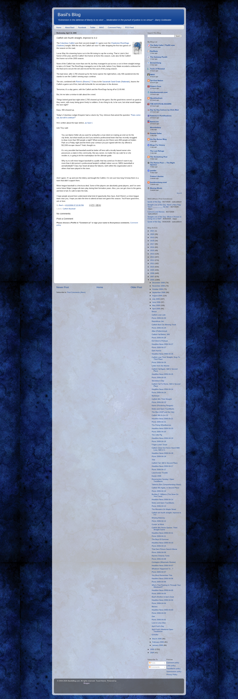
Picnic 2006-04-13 (159, 506)
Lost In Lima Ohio (159, 623)
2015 (152, 250)
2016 (152, 247)
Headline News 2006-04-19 (162, 438)
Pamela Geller (156, 133)
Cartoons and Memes (156, 212)
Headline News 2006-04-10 (162, 543)
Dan (153, 616)
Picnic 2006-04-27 (159, 347)
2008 (152, 273)
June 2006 (156, 302)
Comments (155, 667)
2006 (152, 280)
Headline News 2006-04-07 (162, 565)
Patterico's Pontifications (160, 116)
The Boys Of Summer (160, 539)
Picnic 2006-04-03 (159, 613)
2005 (152, 649)
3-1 (97, 43)
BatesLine (154, 122)
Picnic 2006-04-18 (159, 456)
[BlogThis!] (92, 205)
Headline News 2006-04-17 (162, 466)
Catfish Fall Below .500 (161, 334)
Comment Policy (114, 27)
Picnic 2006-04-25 (159, 377)
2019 (152, 237)
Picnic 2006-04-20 (159, 432)
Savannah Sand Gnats (111, 82)
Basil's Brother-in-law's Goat (163, 597)
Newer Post (62, 287)
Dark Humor (156, 351)
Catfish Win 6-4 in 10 (160, 415)
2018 (152, 241)
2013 (152, 257)
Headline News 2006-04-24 (162, 389)
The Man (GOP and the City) (163, 412)
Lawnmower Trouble (160, 473)
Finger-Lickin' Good (159, 445)
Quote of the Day (154, 202)
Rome (78, 82)
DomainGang (155, 63)
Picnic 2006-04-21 (159, 422)
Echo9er (155, 635)
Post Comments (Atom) (76, 292)
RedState (154, 51)
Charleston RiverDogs (120, 43)
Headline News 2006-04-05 (162, 590)
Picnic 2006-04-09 (159, 552)
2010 (152, 267)
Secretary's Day (158, 381)
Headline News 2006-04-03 (162, 610)
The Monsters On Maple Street (164, 509)
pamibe (153, 171)
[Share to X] (95, 205)
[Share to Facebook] (97, 205)
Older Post (136, 287)
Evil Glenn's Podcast (160, 341)
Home (58, 27)
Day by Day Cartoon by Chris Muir (164, 110)
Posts (152, 663)
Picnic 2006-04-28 (159, 338)
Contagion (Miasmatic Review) (164, 562)
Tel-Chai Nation (156, 80)
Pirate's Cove (155, 86)
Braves (86, 82)
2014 (152, 254)
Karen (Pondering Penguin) (162, 405)
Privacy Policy (171, 674)
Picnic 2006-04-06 (159, 582)
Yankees (60, 46)
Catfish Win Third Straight (162, 399)
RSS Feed (129, 27)
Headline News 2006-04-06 (162, 578)
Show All (179, 193)
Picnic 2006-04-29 (159, 328)
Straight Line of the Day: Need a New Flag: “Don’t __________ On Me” (164, 206)
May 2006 (156, 305)
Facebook (82, 27)
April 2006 (156, 309)
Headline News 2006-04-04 (162, 600)
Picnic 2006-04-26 (159, 362)
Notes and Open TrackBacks (163, 409)
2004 (152, 653)
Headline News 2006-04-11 (162, 533)
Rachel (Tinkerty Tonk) (160, 556)
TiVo (153, 460)
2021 (152, 231)
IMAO (101, 27)
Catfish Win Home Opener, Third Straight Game (164, 529)
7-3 (91, 82)
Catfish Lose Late (158, 315)
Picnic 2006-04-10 (159, 546)
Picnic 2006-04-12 (159, 521)
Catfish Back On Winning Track (164, 325)
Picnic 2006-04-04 (159, 603)
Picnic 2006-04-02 (159, 620)
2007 (152, 277)
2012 (152, 260)
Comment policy (172, 663)
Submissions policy (173, 671)
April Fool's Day (158, 626)
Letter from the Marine (160, 366)
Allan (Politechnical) (159, 331)
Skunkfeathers (156, 98)
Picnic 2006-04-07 (159, 572)
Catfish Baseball (69, 209)
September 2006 (159, 292)
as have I (88, 123)
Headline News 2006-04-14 (162, 499)
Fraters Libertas (157, 176)
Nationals (125, 82)
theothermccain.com (158, 92)
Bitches (154, 607)
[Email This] (90, 205)
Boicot (154, 311)
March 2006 (157, 639)
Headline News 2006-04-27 (162, 344)
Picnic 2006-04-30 (159, 318)
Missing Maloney (158, 518)
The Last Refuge (157, 151)
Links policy (171, 666)
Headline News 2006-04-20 (162, 428)
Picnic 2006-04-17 (159, 469)
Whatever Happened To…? (162, 569)
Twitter (92, 27)
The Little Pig (157, 435)
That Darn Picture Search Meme (164, 549)
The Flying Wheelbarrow (161, 425)
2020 (152, 234)
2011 (152, 263)
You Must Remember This (162, 575)
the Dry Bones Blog (158, 139)
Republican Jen (158, 321)
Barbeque (155, 396)
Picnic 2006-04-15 (159, 491)
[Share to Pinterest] (100, 205)
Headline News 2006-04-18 (162, 453)
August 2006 (157, 296)
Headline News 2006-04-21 (162, 419)
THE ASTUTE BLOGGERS (160, 104)
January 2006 (158, 645)
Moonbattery (155, 127)
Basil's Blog (69, 14)
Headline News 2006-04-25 (162, 374)
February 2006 (158, 642)
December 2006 (158, 283)
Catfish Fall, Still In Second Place (165, 463)
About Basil (69, 27)
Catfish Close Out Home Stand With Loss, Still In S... (166, 449)
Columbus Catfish (67, 43)
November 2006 (158, 286)
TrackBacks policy (173, 669)
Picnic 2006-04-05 (159, 593)
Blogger (86, 683)
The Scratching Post (158, 157)
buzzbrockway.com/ (158, 182)
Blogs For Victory (157, 145)
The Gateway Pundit (158, 57)
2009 (152, 270)
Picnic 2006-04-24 (159, 392)
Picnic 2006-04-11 (159, 536)
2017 (152, 244)
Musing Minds (156, 188)
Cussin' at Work (158, 524)
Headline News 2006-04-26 (162, 354)
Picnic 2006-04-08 (159, 559)
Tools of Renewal (157, 69)
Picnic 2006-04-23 (159, 402)
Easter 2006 (156, 476)
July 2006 (156, 299)
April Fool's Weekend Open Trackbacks (162, 630)
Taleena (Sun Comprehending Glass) (166, 484)
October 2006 (158, 289)
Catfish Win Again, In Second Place (165, 488)
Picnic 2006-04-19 (159, 441)
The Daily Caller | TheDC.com (162, 45)
